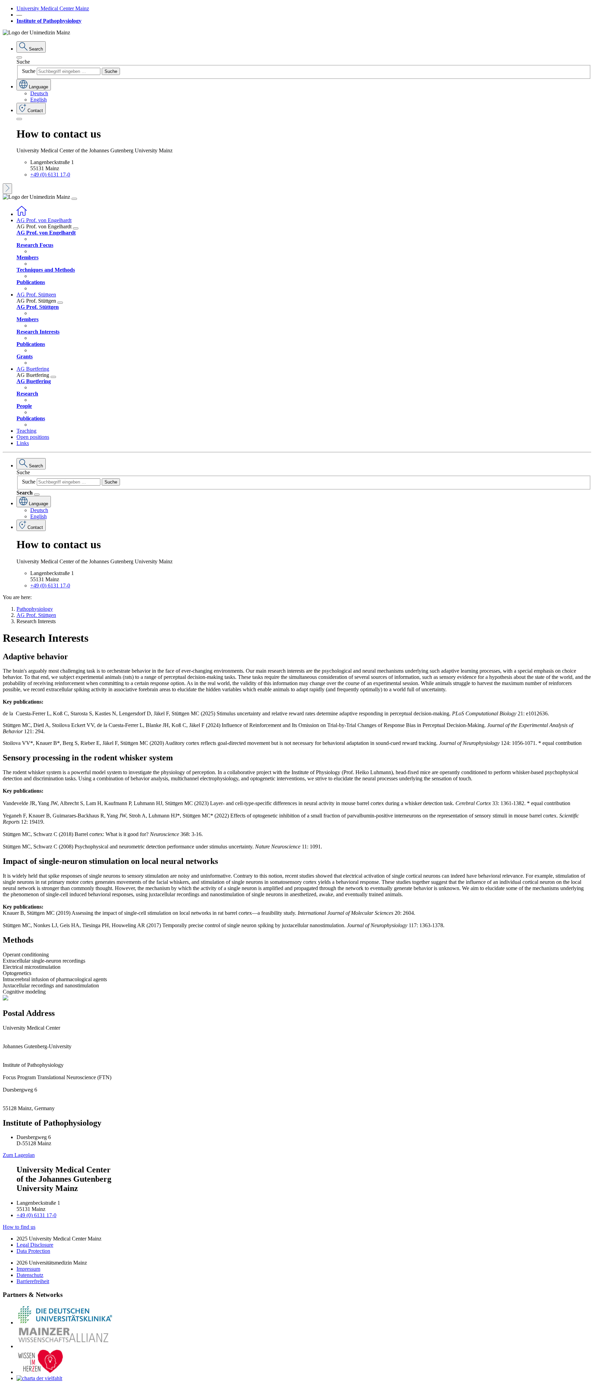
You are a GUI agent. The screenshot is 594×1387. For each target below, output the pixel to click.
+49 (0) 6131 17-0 (50, 174)
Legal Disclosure (34, 1245)
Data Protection (33, 1251)
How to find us (19, 1227)
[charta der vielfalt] (39, 1378)
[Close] (19, 57)
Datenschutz (29, 1275)
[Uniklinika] (64, 1322)
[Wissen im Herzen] (40, 1372)
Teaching (26, 431)
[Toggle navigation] (74, 199)
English (38, 99)
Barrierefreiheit (32, 1281)
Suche (23, 62)
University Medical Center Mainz (52, 8)
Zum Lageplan (19, 1155)
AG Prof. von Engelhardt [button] (44, 220)
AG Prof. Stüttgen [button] (36, 294)
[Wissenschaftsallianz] (64, 1346)
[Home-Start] (21, 214)
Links (22, 443)
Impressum (28, 1269)
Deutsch (39, 93)
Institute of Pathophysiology (48, 21)
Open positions (32, 437)
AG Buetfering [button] (32, 369)
